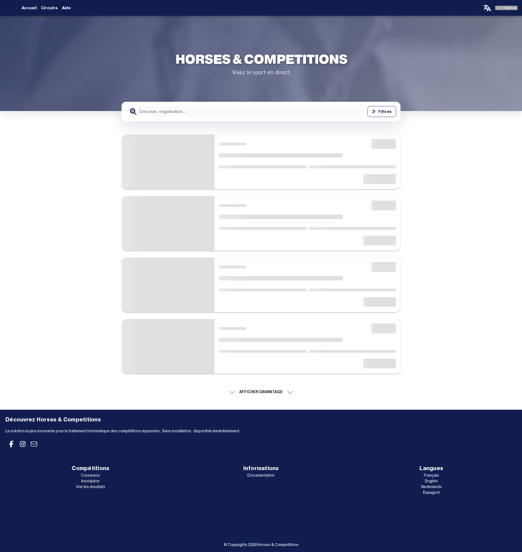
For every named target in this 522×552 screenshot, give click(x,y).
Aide (66, 8)
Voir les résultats (90, 487)
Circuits (49, 8)
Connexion (90, 475)
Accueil (29, 8)
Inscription (90, 481)
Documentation (261, 475)
